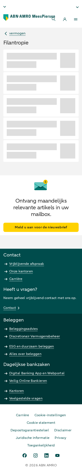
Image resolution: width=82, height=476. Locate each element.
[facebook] (24, 455)
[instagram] (35, 455)
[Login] (64, 19)
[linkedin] (46, 455)
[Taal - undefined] (4, 6)
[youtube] (57, 455)
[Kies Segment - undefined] (77, 7)
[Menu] (75, 19)
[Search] (53, 19)
